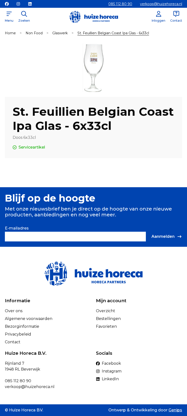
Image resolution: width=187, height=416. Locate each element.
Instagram (112, 371)
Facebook (111, 363)
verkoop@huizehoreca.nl (161, 4)
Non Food (34, 33)
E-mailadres (17, 228)
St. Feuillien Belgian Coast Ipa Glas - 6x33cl (113, 33)
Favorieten (106, 326)
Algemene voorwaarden (28, 318)
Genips (175, 410)
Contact (12, 342)
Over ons (13, 311)
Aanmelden (163, 236)
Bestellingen (108, 318)
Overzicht (105, 311)
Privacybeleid (18, 334)
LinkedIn (110, 379)
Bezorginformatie (22, 326)
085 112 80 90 (120, 4)
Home (10, 33)
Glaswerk (60, 33)
